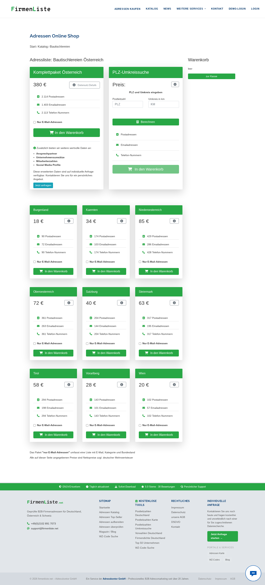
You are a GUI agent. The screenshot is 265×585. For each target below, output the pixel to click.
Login (255, 8)
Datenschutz (178, 512)
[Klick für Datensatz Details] (175, 84)
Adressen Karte (216, 553)
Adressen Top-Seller (110, 517)
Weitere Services (190, 8)
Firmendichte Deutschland (150, 538)
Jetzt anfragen (43, 185)
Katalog (152, 8)
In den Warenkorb (68, 133)
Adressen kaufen (127, 9)
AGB (232, 578)
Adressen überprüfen (111, 527)
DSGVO (175, 522)
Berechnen (147, 121)
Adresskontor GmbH (114, 578)
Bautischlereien (60, 46)
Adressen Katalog (109, 512)
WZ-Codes (214, 560)
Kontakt (217, 8)
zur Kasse (211, 76)
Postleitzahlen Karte (146, 519)
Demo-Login (237, 8)
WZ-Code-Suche (144, 547)
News (167, 8)
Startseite (104, 507)
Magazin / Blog (107, 531)
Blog (227, 560)
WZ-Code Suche (108, 536)
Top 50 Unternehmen (147, 543)
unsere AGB (178, 517)
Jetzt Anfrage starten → (219, 536)
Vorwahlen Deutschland (148, 533)
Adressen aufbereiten (111, 522)
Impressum (177, 507)
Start (33, 46)
